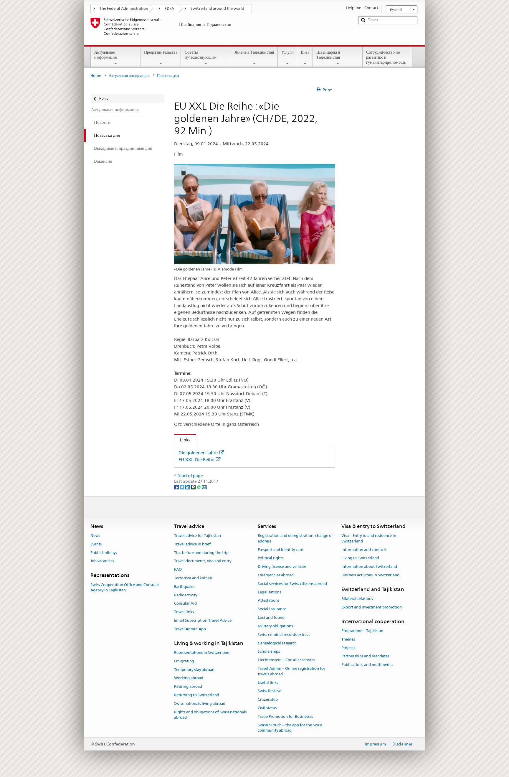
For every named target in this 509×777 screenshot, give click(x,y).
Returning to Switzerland (196, 695)
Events (96, 544)
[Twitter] (182, 486)
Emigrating (184, 661)
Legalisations (269, 592)
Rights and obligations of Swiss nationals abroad (210, 715)
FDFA (169, 8)
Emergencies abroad (276, 575)
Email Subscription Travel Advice (203, 620)
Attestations (268, 600)
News (95, 535)
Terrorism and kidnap (193, 578)
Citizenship (268, 699)
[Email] (204, 486)
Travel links (184, 612)
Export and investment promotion (371, 607)
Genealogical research (277, 643)
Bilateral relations (357, 598)
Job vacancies (102, 561)
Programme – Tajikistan (362, 630)
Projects (348, 648)
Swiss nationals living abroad (199, 703)
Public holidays (103, 552)
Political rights (270, 558)
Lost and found (271, 617)
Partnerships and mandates (365, 656)
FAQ (178, 569)
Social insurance (272, 609)
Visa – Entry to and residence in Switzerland (368, 538)
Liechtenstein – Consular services (286, 660)
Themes (348, 639)
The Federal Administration (124, 8)
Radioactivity (185, 595)
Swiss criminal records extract (284, 634)
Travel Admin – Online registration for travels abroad (291, 671)
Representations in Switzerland (201, 652)
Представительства (160, 52)
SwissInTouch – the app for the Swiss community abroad (290, 728)
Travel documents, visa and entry (202, 561)
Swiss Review (269, 691)
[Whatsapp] (199, 486)
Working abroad (188, 678)
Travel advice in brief (192, 544)
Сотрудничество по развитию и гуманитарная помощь (386, 57)
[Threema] (193, 486)
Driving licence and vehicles (282, 566)
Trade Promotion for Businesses (285, 716)
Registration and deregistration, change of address (295, 538)
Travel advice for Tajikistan (197, 535)
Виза (305, 52)
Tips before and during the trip (201, 552)
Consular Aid (185, 603)
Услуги (287, 52)
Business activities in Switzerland (370, 575)
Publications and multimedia (367, 665)
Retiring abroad (188, 686)
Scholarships (269, 651)
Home (95, 75)
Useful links (268, 682)
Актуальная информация (105, 55)
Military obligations (275, 626)
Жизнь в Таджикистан (254, 52)
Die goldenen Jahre (198, 453)
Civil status (267, 708)
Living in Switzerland (360, 558)
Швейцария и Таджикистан (328, 55)
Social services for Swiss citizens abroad (292, 583)
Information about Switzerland (369, 566)
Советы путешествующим (201, 55)
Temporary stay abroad (194, 669)
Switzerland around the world (217, 8)
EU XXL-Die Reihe (196, 459)
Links (182, 440)
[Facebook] (177, 486)
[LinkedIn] (188, 486)
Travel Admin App (190, 629)
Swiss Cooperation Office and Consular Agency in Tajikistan (124, 588)
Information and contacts (363, 549)
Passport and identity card (280, 549)
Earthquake (184, 586)
